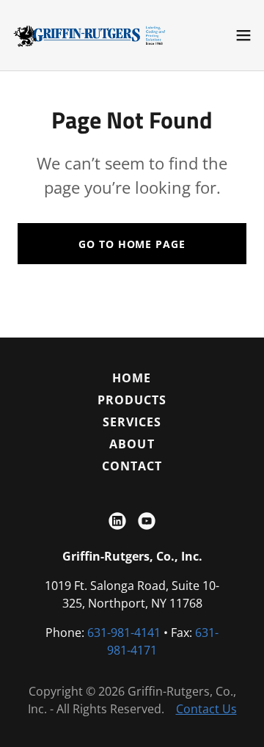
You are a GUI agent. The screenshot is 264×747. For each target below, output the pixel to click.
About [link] (131, 444)
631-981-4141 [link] (124, 632)
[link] (94, 35)
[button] (243, 35)
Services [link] (132, 422)
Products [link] (132, 400)
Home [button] (131, 378)
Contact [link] (132, 466)
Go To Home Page (131, 244)
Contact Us (206, 709)
